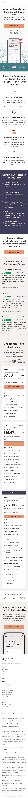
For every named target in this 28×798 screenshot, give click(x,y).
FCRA (3, 709)
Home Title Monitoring (7, 688)
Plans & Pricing (5, 669)
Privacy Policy (5, 702)
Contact (3, 676)
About (3, 667)
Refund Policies (5, 711)
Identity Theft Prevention (7, 690)
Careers (3, 678)
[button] (25, 2)
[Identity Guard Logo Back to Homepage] (7, 659)
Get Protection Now (14, 26)
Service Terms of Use (6, 704)
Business (4, 674)
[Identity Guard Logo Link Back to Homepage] (5, 2)
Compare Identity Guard (7, 686)
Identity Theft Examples (7, 692)
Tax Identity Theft (6, 697)
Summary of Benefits (21, 736)
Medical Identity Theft (7, 695)
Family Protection (6, 684)
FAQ (3, 672)
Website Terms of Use (6, 707)
